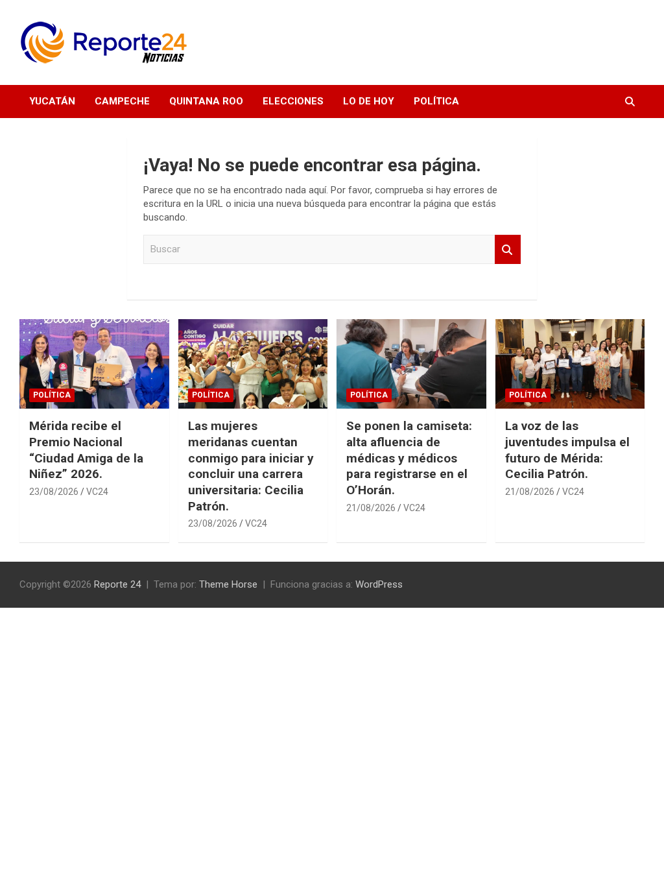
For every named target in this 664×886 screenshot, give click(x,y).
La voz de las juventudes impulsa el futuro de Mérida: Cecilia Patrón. (567, 449)
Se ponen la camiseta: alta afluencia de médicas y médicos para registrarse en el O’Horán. (409, 457)
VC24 (97, 491)
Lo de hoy (368, 101)
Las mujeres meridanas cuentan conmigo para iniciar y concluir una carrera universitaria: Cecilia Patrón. (251, 465)
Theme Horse (228, 584)
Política (436, 101)
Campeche (122, 101)
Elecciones (293, 101)
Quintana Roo (206, 101)
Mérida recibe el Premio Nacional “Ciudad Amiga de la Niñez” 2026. (86, 449)
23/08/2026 (53, 491)
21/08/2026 (371, 508)
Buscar (508, 249)
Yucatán (52, 101)
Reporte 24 (117, 584)
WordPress (379, 584)
